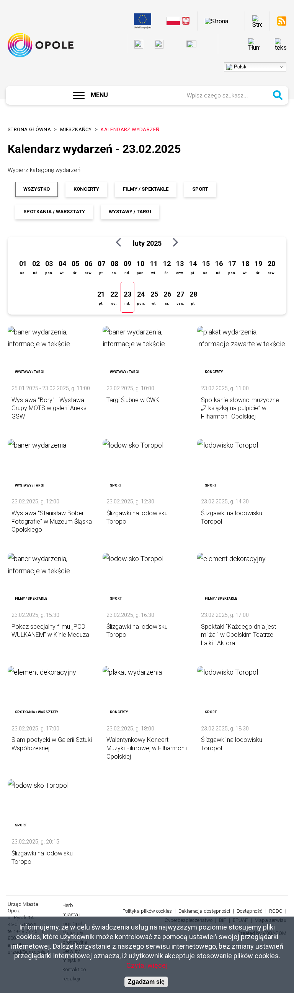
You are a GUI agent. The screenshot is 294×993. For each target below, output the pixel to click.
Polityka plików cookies (147, 911)
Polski (240, 67)
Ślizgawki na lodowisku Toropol (137, 517)
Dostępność (250, 911)
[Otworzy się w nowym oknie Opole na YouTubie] (191, 44)
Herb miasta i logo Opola (73, 914)
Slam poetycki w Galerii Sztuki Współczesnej (51, 744)
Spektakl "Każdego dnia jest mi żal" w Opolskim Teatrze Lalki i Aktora (238, 635)
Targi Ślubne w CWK (132, 400)
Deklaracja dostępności (204, 911)
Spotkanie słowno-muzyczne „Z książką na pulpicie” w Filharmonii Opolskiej (240, 408)
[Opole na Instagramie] (159, 44)
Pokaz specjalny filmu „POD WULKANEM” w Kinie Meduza (50, 631)
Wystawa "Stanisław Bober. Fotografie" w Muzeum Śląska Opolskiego (51, 521)
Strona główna (29, 129)
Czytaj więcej (147, 965)
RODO (276, 911)
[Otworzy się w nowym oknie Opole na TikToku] (209, 44)
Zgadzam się (146, 981)
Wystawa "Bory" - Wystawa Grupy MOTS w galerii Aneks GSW (49, 408)
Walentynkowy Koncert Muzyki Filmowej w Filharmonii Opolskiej (146, 748)
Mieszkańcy (75, 129)
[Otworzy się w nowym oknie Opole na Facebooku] (138, 44)
